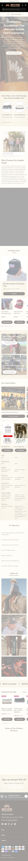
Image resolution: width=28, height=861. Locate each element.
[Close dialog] (26, 423)
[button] (25, 5)
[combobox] (14, 9)
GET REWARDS (8, 436)
